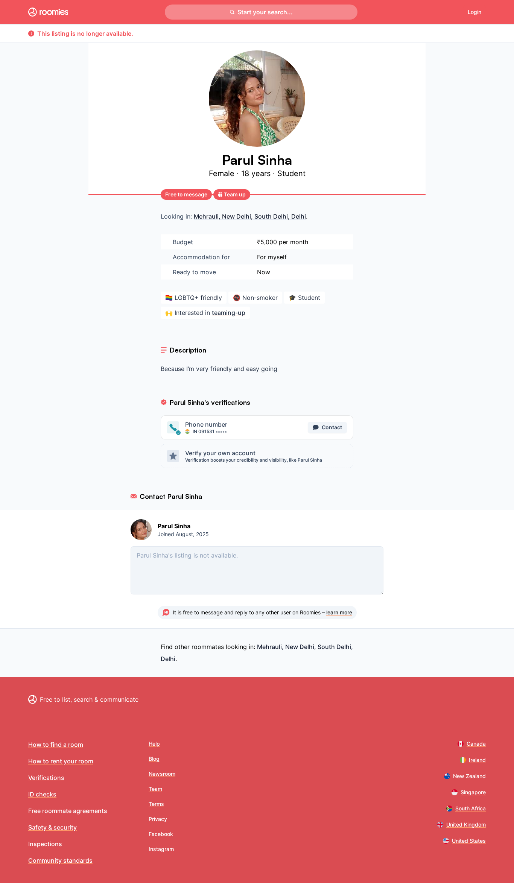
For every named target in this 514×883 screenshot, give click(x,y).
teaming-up (228, 312)
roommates (208, 646)
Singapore (473, 792)
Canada (476, 743)
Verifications (46, 777)
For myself (272, 257)
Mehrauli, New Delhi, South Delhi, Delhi (250, 216)
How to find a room (55, 744)
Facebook (161, 834)
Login (474, 12)
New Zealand (469, 776)
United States (469, 840)
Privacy (158, 819)
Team (155, 789)
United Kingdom (466, 824)
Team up (235, 194)
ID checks (42, 794)
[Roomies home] (48, 12)
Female (223, 173)
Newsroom (162, 774)
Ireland (477, 760)
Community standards (60, 860)
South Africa (470, 808)
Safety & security (52, 827)
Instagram (161, 849)
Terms (156, 804)
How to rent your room (60, 761)
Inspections (45, 844)
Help (154, 743)
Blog (154, 758)
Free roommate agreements (67, 811)
